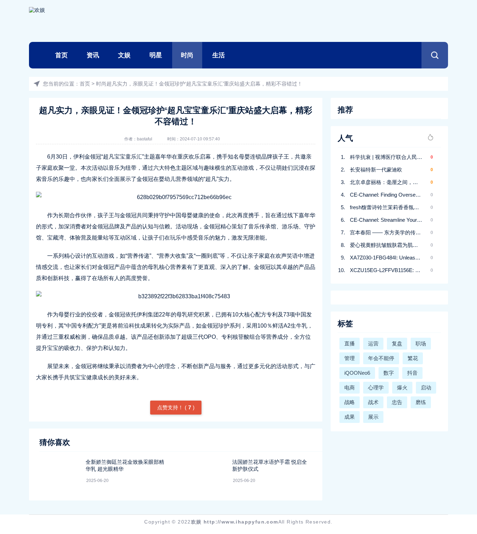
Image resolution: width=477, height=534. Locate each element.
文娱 (124, 55)
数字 (388, 373)
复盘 (397, 343)
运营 (373, 343)
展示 (373, 417)
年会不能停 (381, 358)
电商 (349, 387)
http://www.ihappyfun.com (241, 522)
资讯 (93, 55)
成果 (349, 417)
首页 (61, 55)
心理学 (376, 387)
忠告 (397, 402)
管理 (349, 358)
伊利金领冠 (87, 157)
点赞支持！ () (176, 407)
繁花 (413, 358)
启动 (426, 387)
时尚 (187, 55)
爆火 (402, 387)
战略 (349, 402)
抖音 (412, 373)
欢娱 (196, 522)
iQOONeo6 (357, 373)
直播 (349, 343)
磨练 (421, 402)
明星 (155, 55)
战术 (373, 402)
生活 (218, 55)
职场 (421, 343)
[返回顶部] (454, 472)
